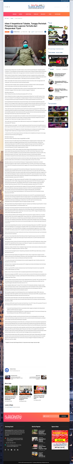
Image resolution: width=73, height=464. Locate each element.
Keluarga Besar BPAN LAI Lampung (42, 440)
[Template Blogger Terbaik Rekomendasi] (56, 48)
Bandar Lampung (24, 392)
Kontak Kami (57, 14)
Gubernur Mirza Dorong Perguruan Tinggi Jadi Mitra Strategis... (61, 90)
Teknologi (36, 14)
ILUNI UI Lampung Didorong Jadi (42, 455)
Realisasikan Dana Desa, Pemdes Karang (42, 432)
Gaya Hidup (43, 14)
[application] (58, 60)
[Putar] (49, 65)
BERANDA (14, 14)
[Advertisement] (25, 357)
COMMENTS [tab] (65, 69)
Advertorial (28, 14)
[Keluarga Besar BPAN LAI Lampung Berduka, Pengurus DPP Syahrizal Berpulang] (34, 439)
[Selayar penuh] (66, 65)
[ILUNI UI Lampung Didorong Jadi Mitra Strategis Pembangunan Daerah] (34, 454)
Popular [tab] (58, 69)
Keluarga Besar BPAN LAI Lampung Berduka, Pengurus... (10, 398)
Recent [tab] (52, 69)
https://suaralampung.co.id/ (15, 370)
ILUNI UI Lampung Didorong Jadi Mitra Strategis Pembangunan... (61, 97)
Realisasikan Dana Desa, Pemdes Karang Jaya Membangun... (39, 398)
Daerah (20, 14)
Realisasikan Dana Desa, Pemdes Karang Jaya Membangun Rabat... (60, 74)
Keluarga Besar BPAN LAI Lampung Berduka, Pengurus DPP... (61, 82)
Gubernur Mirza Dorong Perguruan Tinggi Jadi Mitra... (24, 397)
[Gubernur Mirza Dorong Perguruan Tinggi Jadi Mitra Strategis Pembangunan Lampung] (34, 446)
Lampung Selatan (38, 393)
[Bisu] (64, 65)
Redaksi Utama (17, 31)
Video (50, 14)
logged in (11, 407)
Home (7, 18)
